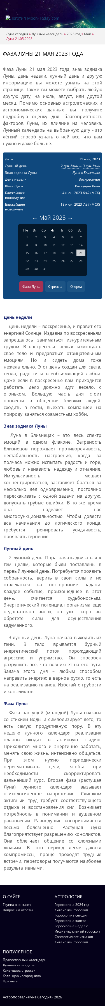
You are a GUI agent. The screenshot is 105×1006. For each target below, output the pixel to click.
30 (36, 269)
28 (81, 261)
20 (72, 253)
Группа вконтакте (17, 904)
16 (36, 253)
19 (63, 253)
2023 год (74, 34)
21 (81, 253)
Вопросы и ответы (18, 910)
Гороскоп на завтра (71, 920)
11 (54, 245)
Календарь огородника (22, 975)
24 (45, 261)
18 (54, 253)
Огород (76, 286)
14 (81, 245)
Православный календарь (24, 959)
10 (45, 245)
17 (45, 253)
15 (27, 253)
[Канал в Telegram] (92, 996)
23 (36, 261)
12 (63, 245)
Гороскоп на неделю (71, 926)
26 (63, 261)
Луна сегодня (17, 34)
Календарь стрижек (19, 970)
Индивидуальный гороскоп (77, 931)
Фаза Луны (31, 286)
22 (27, 261)
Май (87, 34)
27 (72, 261)
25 (54, 261)
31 (45, 269)
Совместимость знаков (74, 936)
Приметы (10, 981)
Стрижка (55, 286)
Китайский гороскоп (71, 910)
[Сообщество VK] (99, 996)
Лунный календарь (47, 34)
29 (27, 269)
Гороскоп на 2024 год (72, 904)
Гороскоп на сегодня (71, 915)
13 (72, 245)
